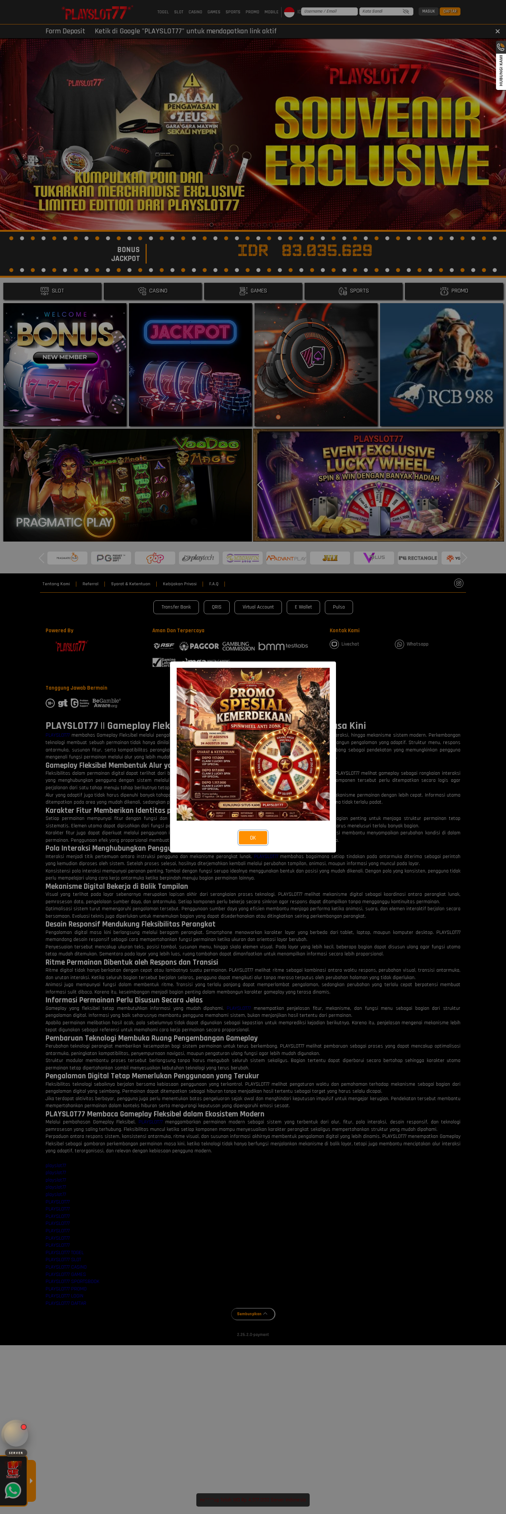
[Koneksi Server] (16, 1435)
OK (253, 837)
